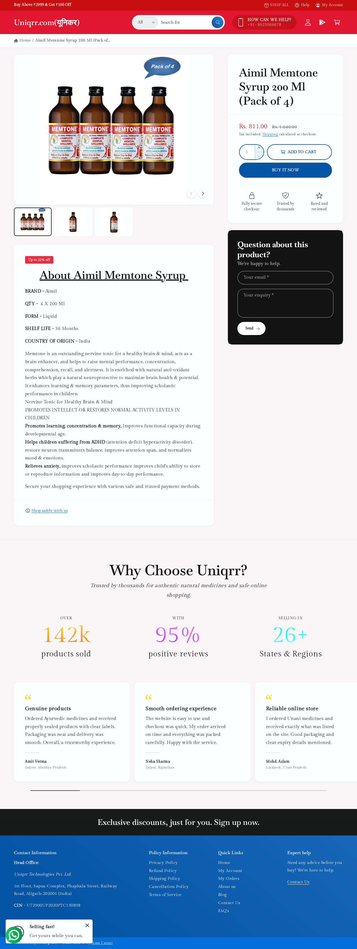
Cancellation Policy (169, 886)
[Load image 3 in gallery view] (114, 222)
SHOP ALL (279, 5)
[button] (337, 22)
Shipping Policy (164, 878)
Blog (222, 894)
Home (25, 40)
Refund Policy (163, 870)
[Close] (87, 925)
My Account (332, 5)
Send (249, 328)
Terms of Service (165, 894)
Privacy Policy (163, 862)
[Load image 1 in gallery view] (33, 222)
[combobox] (192, 22)
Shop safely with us (50, 510)
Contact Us (229, 902)
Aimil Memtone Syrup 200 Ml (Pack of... (72, 40)
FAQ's (223, 911)
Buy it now (285, 170)
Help (305, 5)
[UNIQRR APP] (322, 22)
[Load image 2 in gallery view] (73, 222)
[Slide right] (202, 193)
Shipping (270, 134)
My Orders (228, 878)
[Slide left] (191, 193)
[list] (178, 637)
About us (227, 886)
